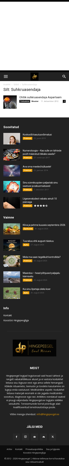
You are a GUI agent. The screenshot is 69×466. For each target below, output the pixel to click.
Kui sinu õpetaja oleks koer (37, 289)
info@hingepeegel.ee (48, 414)
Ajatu (26, 245)
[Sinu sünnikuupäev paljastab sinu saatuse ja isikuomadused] (11, 186)
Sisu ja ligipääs (53, 449)
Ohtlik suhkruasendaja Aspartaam (40, 97)
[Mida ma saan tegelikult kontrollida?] (11, 261)
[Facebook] (16, 437)
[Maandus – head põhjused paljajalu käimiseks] (11, 277)
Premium (27, 138)
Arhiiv (9, 449)
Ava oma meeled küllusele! (37, 166)
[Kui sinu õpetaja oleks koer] (11, 293)
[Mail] (34, 437)
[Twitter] (52, 437)
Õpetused (28, 228)
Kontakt (7, 315)
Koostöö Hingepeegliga (16, 320)
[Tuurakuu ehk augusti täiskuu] (11, 245)
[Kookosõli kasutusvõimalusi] (11, 138)
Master (35, 101)
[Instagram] (25, 436)
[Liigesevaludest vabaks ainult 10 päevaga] (11, 202)
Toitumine (24, 101)
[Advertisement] (34, 36)
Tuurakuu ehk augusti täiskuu (38, 241)
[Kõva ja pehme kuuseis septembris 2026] (11, 229)
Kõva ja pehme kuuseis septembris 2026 (44, 225)
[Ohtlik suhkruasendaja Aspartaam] (10, 102)
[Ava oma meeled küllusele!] (11, 170)
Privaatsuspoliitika (34, 449)
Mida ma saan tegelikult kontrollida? (42, 257)
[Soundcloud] (43, 437)
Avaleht (6, 84)
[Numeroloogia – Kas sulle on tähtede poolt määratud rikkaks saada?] (11, 154)
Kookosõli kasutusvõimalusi (37, 134)
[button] (5, 76)
